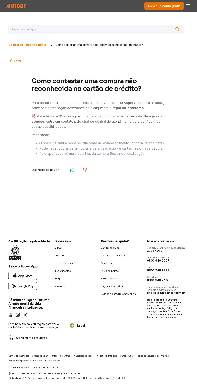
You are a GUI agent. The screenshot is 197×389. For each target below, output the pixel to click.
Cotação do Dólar (40, 356)
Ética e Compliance (65, 263)
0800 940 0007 (158, 260)
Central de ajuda (110, 247)
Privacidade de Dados (83, 356)
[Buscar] (177, 29)
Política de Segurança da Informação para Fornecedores (34, 360)
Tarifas (54, 356)
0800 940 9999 (158, 270)
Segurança (65, 356)
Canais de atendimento (114, 255)
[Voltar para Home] (16, 6)
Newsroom (61, 286)
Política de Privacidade (106, 356)
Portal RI (59, 255)
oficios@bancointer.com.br (166, 292)
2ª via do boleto (110, 270)
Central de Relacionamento (27, 44)
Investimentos (63, 270)
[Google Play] (22, 285)
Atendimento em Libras (31, 337)
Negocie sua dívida (112, 286)
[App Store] (22, 275)
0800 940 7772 (158, 280)
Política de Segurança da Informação (153, 356)
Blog (57, 278)
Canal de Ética (127, 356)
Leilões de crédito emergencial (118, 293)
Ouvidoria (106, 263)
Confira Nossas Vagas (18, 356)
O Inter (58, 247)
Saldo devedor (109, 278)
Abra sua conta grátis (164, 6)
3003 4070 (154, 250)
